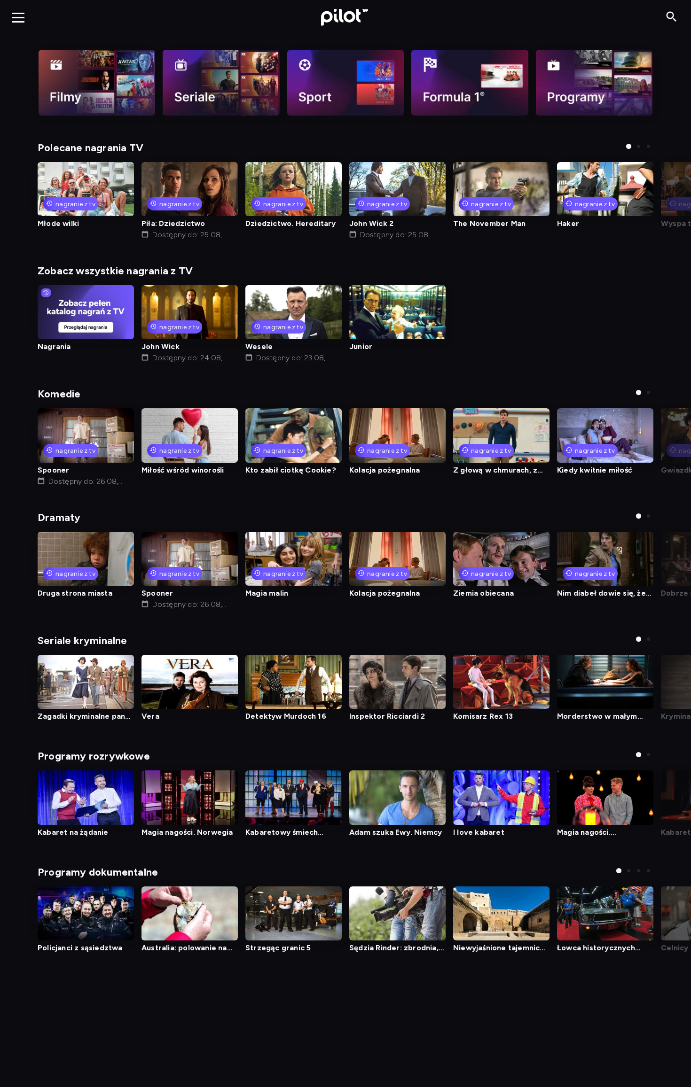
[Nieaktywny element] (97, 83)
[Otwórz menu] (18, 17)
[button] (629, 146)
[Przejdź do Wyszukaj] (671, 17)
